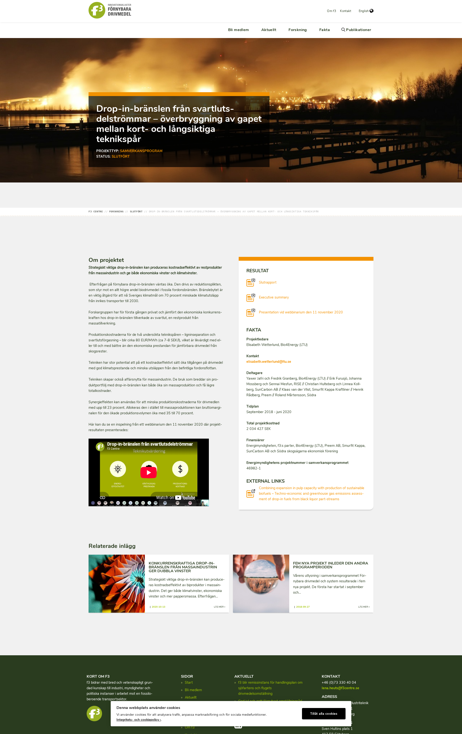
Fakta (324, 29)
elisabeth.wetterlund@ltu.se (268, 361)
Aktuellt (268, 29)
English (364, 11)
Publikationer (358, 29)
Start (189, 682)
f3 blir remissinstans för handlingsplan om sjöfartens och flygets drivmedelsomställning (270, 688)
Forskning (298, 29)
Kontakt (345, 11)
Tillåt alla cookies (324, 713)
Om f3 (331, 11)
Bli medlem (238, 29)
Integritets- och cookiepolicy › (138, 719)
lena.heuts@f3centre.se (340, 688)
